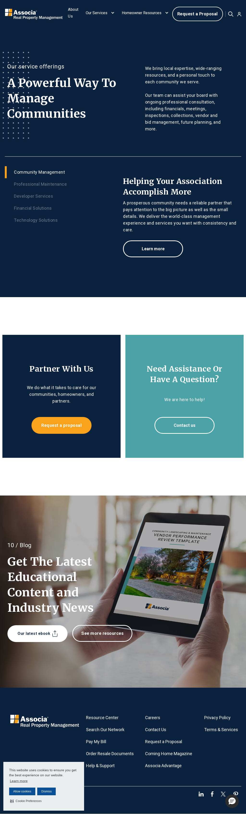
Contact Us (155, 729)
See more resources (102, 633)
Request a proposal (61, 425)
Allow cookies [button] (22, 791)
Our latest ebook (34, 633)
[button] (26, 801)
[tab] (64, 172)
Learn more (19, 781)
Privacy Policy (217, 717)
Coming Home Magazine (168, 753)
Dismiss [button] (46, 791)
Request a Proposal (197, 13)
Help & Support (100, 765)
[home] (33, 14)
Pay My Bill (96, 741)
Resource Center (102, 717)
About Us (73, 12)
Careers (152, 717)
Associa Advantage (163, 765)
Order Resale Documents (110, 753)
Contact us (184, 425)
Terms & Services (221, 729)
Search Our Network (105, 729)
